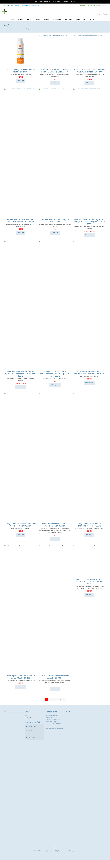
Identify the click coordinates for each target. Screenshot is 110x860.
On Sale (29, 717)
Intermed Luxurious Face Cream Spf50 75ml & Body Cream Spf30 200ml (89, 581)
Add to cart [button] (20, 80)
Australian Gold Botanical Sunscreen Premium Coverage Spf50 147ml (20, 220)
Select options (89, 235)
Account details (32, 726)
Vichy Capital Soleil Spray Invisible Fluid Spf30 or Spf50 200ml (20, 677)
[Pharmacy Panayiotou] (10, 11)
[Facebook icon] (54, 854)
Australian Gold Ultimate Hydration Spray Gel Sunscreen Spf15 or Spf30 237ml (89, 221)
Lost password (32, 737)
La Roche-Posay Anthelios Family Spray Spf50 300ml (55, 677)
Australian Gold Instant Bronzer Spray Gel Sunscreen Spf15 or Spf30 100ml (20, 373)
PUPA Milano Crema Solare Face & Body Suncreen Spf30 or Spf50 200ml (89, 372)
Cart (103, 5)
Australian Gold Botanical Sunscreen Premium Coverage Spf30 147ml (89, 70)
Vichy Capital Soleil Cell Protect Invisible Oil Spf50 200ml (55, 524)
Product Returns (95, 5)
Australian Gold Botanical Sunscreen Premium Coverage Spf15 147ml (55, 70)
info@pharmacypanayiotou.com (31, 5)
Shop (88, 5)
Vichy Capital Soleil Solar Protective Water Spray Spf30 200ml (21, 524)
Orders (30, 730)
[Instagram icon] (56, 854)
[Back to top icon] (55, 847)
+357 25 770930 (15, 5)
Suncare (21, 29)
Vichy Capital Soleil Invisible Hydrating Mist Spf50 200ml (89, 524)
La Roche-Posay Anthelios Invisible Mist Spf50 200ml (20, 70)
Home (5, 29)
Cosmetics (13, 29)
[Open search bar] (106, 5)
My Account (82, 5)
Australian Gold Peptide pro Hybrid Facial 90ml (55, 220)
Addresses (31, 734)
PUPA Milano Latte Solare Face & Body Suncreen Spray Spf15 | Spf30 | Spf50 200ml (55, 373)
